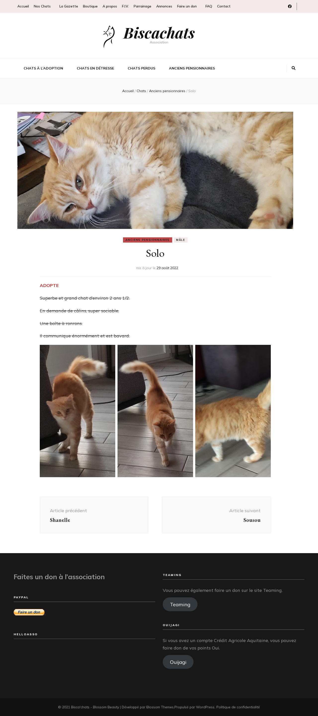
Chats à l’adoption (43, 68)
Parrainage (142, 6)
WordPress (205, 707)
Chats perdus (141, 68)
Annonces (164, 6)
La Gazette (68, 6)
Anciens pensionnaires (192, 68)
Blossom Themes (160, 707)
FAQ (208, 6)
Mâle (180, 240)
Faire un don (187, 6)
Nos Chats (42, 6)
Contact (224, 6)
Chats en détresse (95, 68)
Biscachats (159, 32)
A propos (110, 6)
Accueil (23, 6)
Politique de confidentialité (238, 707)
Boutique (90, 6)
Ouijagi (178, 662)
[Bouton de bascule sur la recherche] (293, 68)
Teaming (180, 604)
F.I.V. (125, 6)
